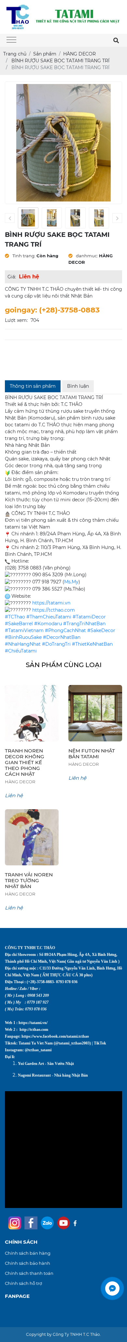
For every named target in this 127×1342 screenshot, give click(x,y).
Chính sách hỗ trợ (23, 1283)
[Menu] (11, 40)
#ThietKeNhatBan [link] (92, 644)
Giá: (11, 277)
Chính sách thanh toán (29, 1273)
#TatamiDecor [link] (89, 617)
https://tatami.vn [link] (51, 603)
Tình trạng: (23, 255)
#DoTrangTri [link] (56, 644)
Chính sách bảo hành (27, 1263)
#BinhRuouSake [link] (23, 637)
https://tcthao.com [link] (53, 610)
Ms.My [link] (71, 582)
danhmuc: (86, 255)
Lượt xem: (16, 320)
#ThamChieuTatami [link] (48, 617)
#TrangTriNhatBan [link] (84, 624)
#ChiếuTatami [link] (21, 651)
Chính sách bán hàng (27, 1253)
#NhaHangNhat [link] (23, 644)
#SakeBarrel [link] (19, 624)
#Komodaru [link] (48, 624)
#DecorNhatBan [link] (61, 637)
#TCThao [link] (15, 617)
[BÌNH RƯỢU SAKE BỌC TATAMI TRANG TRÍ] (28, 217)
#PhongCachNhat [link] (65, 630)
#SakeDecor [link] (101, 630)
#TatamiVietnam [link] (24, 630)
